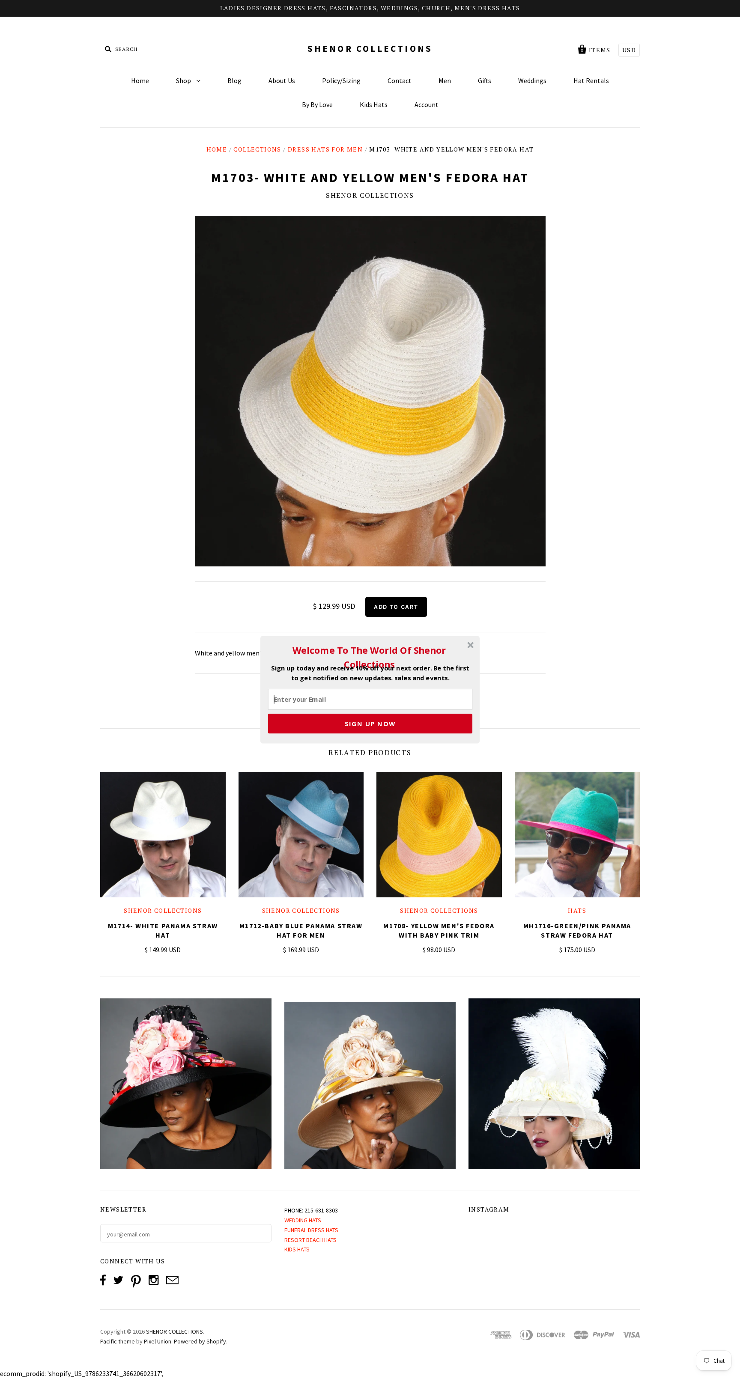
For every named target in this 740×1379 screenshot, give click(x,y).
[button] (369, 657)
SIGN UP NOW (370, 723)
